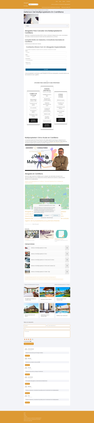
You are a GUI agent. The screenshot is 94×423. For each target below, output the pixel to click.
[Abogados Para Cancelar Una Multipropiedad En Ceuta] (62, 234)
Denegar (47, 215)
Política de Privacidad (50, 217)
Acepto (38, 215)
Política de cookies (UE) (65, 7)
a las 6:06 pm (30, 350)
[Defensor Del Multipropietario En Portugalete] (32, 234)
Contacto (68, 1)
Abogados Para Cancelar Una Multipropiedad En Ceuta (60, 239)
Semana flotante (53, 221)
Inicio (57, 1)
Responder (27, 355)
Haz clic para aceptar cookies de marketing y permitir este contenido (47, 200)
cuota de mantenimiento (40, 277)
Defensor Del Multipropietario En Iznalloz (46, 238)
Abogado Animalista (32, 212)
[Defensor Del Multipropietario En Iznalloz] (47, 234)
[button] (59, 205)
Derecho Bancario (30, 216)
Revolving (45, 221)
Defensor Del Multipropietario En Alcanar (32, 284)
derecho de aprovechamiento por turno (32, 279)
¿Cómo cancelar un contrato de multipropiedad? (60, 4)
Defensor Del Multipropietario (56, 142)
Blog (60, 1)
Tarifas (63, 1)
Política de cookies (43, 217)
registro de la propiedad (33, 221)
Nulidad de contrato (62, 218)
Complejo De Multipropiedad (30, 277)
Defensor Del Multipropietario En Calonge (62, 284)
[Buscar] (37, 4)
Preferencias (56, 215)
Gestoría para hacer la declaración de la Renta (51, 7)
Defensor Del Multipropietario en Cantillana (34, 181)
